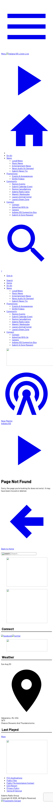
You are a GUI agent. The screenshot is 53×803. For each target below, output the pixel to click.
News (9, 158)
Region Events (18, 184)
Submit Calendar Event (22, 186)
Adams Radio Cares (21, 191)
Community (12, 181)
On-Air (9, 155)
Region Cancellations (21, 189)
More (3, 736)
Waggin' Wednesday (21, 194)
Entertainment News (21, 165)
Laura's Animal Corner (22, 196)
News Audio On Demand (23, 168)
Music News (17, 163)
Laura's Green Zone (20, 199)
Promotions (12, 173)
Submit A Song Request (22, 214)
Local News (17, 160)
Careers (15, 209)
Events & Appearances (22, 176)
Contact (15, 204)
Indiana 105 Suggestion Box (24, 212)
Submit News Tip (20, 171)
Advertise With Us (20, 207)
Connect (10, 202)
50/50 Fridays (18, 178)
